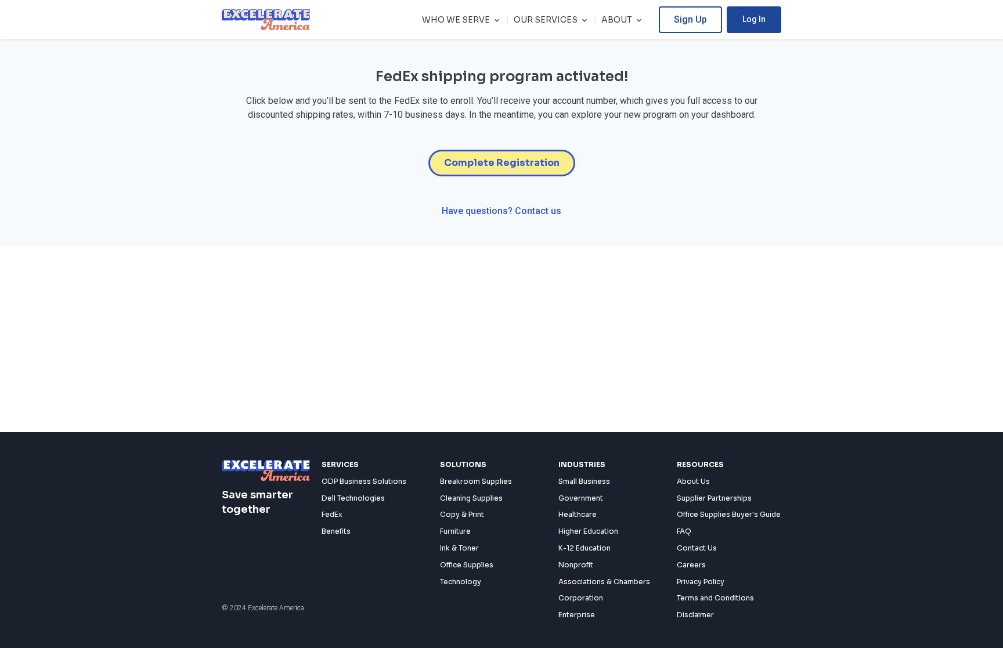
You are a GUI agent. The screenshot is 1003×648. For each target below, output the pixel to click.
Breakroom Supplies (476, 481)
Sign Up (690, 19)
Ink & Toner (459, 548)
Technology (460, 581)
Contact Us (697, 548)
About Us (693, 481)
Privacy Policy (700, 581)
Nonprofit (575, 564)
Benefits (336, 531)
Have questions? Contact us (501, 210)
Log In (754, 19)
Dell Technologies (353, 498)
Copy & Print (462, 514)
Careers (691, 564)
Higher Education (588, 531)
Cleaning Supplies (471, 498)
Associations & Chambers (604, 581)
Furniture (455, 531)
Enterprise (576, 614)
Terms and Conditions (715, 597)
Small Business (584, 481)
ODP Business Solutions (364, 481)
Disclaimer (695, 614)
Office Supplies (466, 564)
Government (580, 498)
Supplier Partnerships (714, 498)
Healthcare (577, 514)
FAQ (684, 531)
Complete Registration (502, 163)
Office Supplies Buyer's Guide (729, 514)
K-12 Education (584, 548)
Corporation (580, 597)
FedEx (332, 514)
